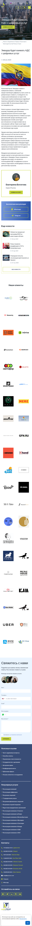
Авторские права (8, 765)
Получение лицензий (9, 795)
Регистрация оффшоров (10, 792)
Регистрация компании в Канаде (12, 826)
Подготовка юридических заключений (14, 807)
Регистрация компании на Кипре (12, 814)
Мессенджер (4, 711)
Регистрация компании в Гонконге (13, 811)
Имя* (2, 687)
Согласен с (7, 734)
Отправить (6, 739)
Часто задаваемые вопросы (11, 752)
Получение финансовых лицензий (13, 801)
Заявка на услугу (8, 27)
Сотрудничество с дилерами (11, 762)
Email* (3, 703)
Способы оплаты (8, 756)
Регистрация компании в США (12, 829)
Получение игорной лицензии (12, 804)
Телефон (3, 695)
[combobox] (3, 698)
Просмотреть (23, 918)
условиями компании (16, 734)
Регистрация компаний (9, 789)
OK (28, 923)
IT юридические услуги (10, 798)
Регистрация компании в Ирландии (13, 820)
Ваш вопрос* (4, 718)
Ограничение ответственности (12, 759)
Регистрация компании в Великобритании (15, 817)
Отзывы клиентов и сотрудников (13, 774)
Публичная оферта (8, 771)
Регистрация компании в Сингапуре (13, 823)
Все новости (16, 269)
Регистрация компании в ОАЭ (11, 832)
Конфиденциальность (9, 768)
